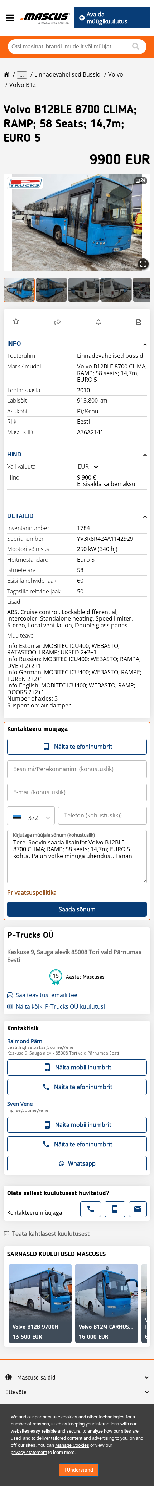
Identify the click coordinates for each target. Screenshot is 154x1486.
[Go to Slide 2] (51, 290)
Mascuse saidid (36, 1378)
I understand (78, 1470)
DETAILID (20, 516)
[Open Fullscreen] (143, 263)
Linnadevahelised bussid (67, 74)
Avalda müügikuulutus (107, 17)
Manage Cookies (72, 1445)
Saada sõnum (77, 909)
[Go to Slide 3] (84, 290)
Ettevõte (16, 1392)
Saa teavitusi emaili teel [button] (47, 995)
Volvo (115, 74)
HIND (14, 454)
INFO (14, 344)
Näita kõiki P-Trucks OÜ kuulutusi (60, 1006)
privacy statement (29, 1452)
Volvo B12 (22, 85)
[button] (77, 222)
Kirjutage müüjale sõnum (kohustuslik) (54, 835)
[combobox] (77, 466)
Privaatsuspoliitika (32, 892)
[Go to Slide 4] (116, 290)
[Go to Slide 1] (19, 290)
